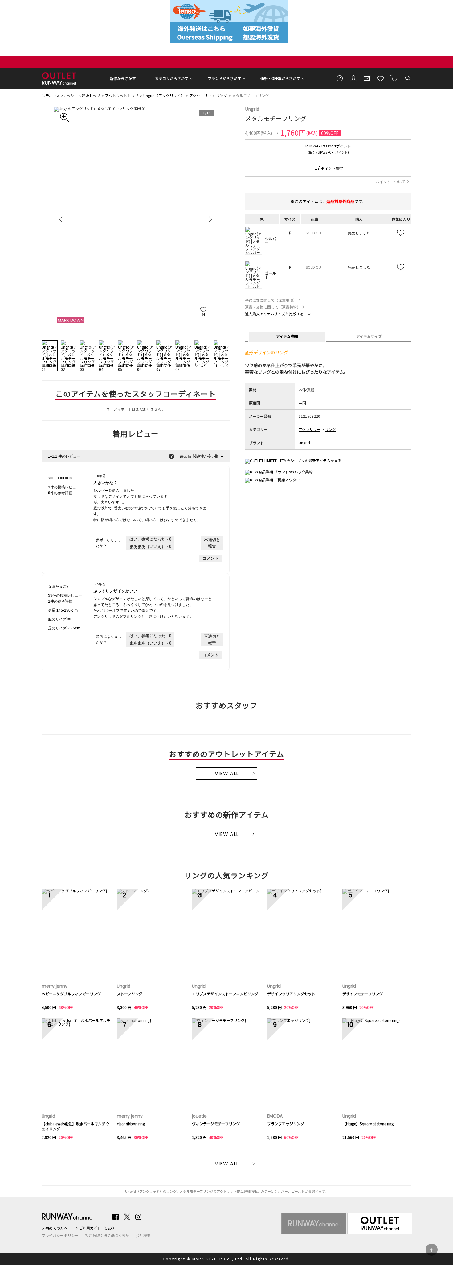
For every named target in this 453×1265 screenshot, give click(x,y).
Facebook (115, 1217)
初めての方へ (56, 1228)
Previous (61, 219)
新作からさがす (123, 78)
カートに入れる (394, 78)
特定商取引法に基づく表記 (107, 1235)
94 (203, 314)
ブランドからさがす (224, 78)
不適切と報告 (212, 542)
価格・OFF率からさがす (280, 78)
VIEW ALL (227, 773)
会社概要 (143, 1235)
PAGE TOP (432, 1250)
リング (221, 95)
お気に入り (380, 78)
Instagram (138, 1217)
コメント (210, 558)
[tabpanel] (135, 219)
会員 (353, 78)
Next (209, 219)
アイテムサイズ (369, 336)
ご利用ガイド (340, 78)
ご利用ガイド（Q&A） (97, 1228)
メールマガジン (367, 78)
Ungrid (252, 109)
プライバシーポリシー (60, 1235)
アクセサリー (200, 95)
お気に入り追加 (401, 233)
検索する (407, 78)
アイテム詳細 (287, 336)
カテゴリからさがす (171, 78)
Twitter (127, 1217)
